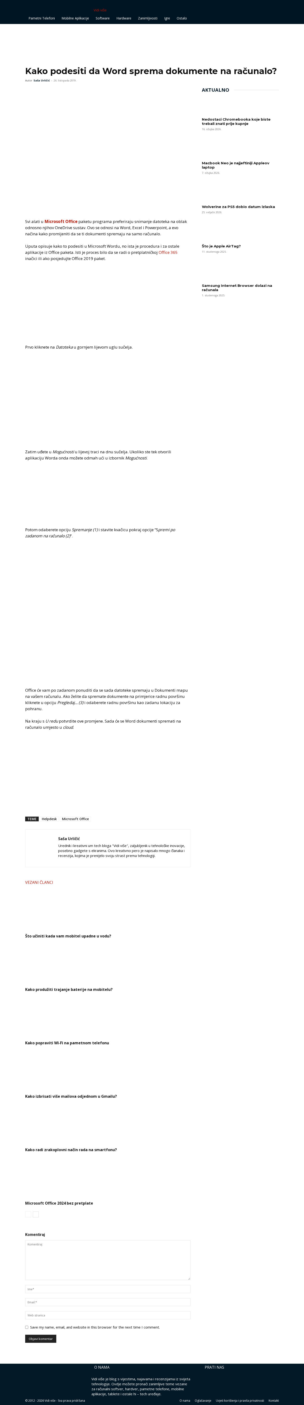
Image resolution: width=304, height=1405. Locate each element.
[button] (273, 6)
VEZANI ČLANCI (39, 882)
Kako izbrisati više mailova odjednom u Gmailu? (71, 1096)
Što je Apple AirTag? (221, 246)
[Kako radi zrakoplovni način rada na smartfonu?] (107, 1122)
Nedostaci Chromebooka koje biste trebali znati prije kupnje (236, 121)
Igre (167, 18)
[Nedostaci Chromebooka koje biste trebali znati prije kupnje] (240, 106)
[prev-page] (28, 1214)
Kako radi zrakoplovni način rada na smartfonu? (71, 1149)
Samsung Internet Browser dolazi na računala (237, 287)
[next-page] (36, 1214)
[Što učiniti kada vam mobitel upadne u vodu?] (107, 908)
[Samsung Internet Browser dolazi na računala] (240, 272)
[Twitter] (41, 91)
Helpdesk (49, 819)
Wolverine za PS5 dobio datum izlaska (238, 206)
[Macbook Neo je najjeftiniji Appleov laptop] (240, 149)
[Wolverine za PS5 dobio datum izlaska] (240, 193)
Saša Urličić (41, 80)
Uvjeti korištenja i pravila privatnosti (240, 1401)
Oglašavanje (203, 1401)
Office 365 (168, 252)
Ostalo (182, 18)
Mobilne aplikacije (75, 18)
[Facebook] (30, 91)
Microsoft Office (60, 221)
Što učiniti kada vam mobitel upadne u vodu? (68, 936)
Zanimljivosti (147, 18)
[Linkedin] (71, 861)
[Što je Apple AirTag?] (240, 232)
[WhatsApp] (52, 91)
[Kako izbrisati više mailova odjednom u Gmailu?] (107, 1068)
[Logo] (42, 10)
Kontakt (274, 1401)
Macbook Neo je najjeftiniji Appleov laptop (235, 165)
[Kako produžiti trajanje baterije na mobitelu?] (107, 961)
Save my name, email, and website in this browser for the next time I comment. (95, 1327)
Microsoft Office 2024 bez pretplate (59, 1203)
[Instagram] (62, 861)
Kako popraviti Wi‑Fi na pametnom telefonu (67, 1042)
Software (103, 18)
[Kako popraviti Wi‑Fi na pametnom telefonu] (107, 1015)
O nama (185, 1401)
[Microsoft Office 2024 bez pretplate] (107, 1175)
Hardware (123, 18)
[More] (63, 91)
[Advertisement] (115, 34)
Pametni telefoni (41, 18)
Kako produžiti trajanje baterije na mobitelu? (69, 989)
